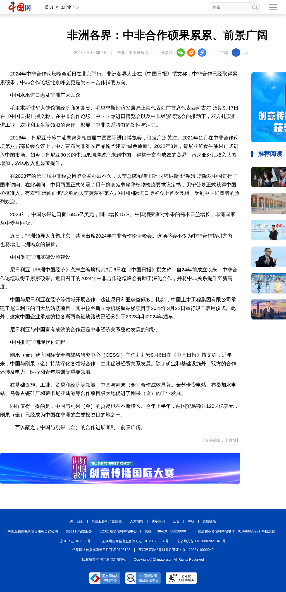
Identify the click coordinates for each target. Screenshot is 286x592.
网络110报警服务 (79, 531)
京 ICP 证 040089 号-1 (77, 541)
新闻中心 (70, 6)
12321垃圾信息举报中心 (118, 531)
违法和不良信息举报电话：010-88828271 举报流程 (236, 531)
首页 (49, 6)
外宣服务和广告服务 (107, 521)
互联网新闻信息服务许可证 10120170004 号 (135, 541)
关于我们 (77, 521)
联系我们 (158, 521)
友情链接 (209, 521)
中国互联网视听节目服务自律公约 (33, 531)
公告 (176, 521)
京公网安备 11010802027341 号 (201, 541)
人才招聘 (136, 521)
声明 (191, 521)
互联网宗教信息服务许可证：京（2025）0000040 (176, 550)
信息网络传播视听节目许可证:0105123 (101, 550)
